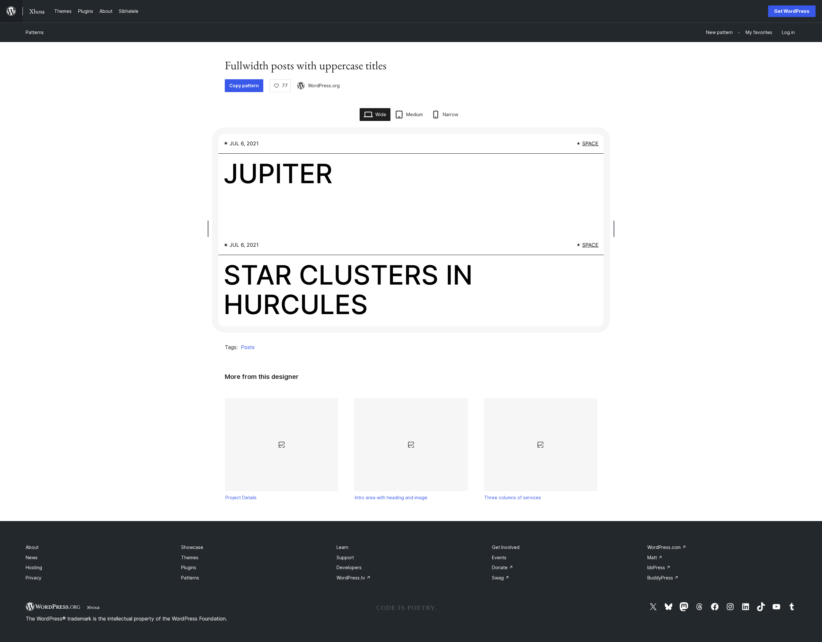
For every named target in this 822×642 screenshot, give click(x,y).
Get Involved (506, 547)
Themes (189, 557)
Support (345, 557)
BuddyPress (662, 577)
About (32, 547)
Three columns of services (512, 497)
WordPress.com (666, 547)
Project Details (241, 497)
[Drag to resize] (209, 228)
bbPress (658, 567)
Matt (654, 557)
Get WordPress (791, 11)
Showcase (192, 547)
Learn (342, 547)
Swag (500, 577)
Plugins (188, 567)
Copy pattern (244, 85)
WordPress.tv (354, 577)
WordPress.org (324, 85)
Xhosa (93, 607)
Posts (248, 347)
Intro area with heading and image (391, 497)
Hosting (34, 567)
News (32, 557)
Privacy (33, 577)
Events (499, 557)
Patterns (35, 32)
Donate (502, 567)
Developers (349, 567)
